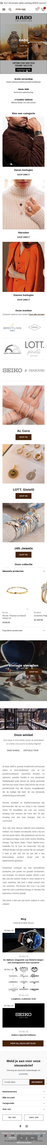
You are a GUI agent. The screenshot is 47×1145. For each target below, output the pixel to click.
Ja (21, 1138)
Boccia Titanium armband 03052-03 (14, 617)
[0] (42, 9)
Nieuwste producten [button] (13, 571)
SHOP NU (23, 43)
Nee (32, 1138)
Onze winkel (13, 750)
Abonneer (37, 1082)
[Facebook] (20, 1126)
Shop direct (23, 174)
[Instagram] (27, 1126)
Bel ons (12, 1117)
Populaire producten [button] (13, 630)
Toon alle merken (36, 314)
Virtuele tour (30, 750)
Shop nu (23, 437)
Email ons (33, 1117)
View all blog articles (23, 1043)
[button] (4, 9)
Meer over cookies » (24, 1142)
